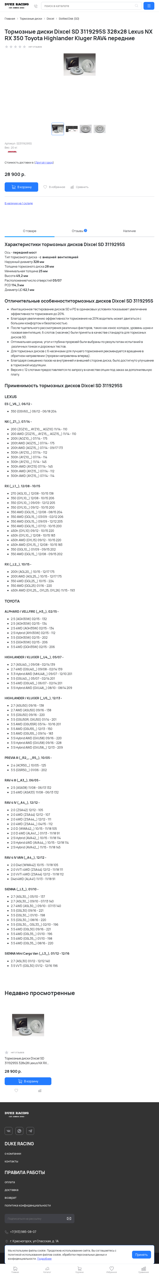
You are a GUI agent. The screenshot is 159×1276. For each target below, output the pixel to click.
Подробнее (44, 1258)
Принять (141, 1255)
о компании (13, 1153)
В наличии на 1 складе (19, 203)
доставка (11, 1190)
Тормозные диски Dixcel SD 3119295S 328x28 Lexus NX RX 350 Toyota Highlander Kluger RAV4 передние (26, 1060)
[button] (148, 6)
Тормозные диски (31, 18)
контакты (11, 1161)
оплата (10, 1182)
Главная (10, 18)
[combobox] (91, 6)
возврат (10, 1197)
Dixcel (50, 18)
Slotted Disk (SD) (69, 18)
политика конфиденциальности (28, 1205)
